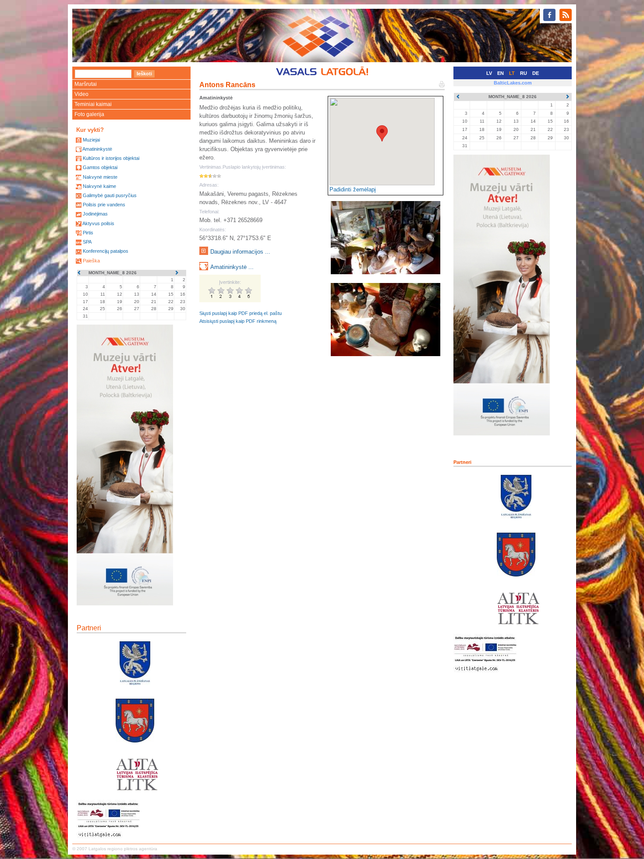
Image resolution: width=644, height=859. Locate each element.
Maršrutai (85, 84)
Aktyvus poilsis (98, 223)
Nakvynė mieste (100, 177)
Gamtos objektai (100, 167)
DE (535, 73)
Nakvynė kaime (99, 186)
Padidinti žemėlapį (352, 189)
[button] (382, 133)
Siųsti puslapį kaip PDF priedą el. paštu (240, 313)
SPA (87, 241)
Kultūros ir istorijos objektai (111, 158)
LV (489, 73)
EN (500, 73)
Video (81, 94)
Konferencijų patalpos (105, 251)
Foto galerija (89, 114)
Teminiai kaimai (93, 104)
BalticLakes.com (513, 82)
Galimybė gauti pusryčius (110, 195)
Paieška (91, 260)
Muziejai (91, 139)
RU (523, 73)
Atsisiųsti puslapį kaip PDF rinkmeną (237, 321)
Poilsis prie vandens (104, 204)
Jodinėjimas (95, 213)
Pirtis (88, 232)
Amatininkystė (97, 149)
